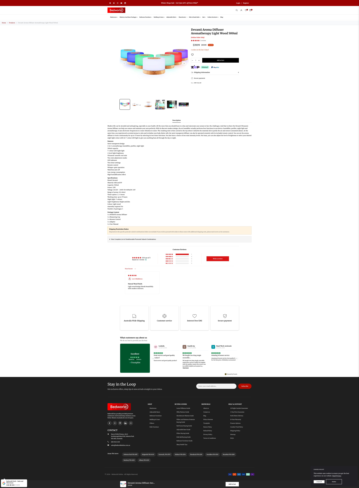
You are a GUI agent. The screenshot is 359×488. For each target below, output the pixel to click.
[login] (241, 10)
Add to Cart (232, 484)
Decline (334, 481)
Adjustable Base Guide (183, 429)
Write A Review (208, 419)
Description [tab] (176, 120)
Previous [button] (124, 63)
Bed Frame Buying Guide (184, 426)
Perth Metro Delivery (236, 416)
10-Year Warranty (235, 419)
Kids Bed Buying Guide (184, 437)
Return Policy (207, 427)
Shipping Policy (235, 431)
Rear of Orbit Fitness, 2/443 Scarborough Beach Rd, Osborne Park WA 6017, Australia (122, 436)
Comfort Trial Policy (236, 427)
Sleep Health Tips (182, 444)
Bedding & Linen (155, 419)
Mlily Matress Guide (183, 412)
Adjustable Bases (155, 412)
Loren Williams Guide (183, 408)
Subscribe (244, 386)
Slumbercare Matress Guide (185, 416)
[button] (236, 10)
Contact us (206, 412)
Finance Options (235, 423)
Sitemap (233, 434)
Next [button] (184, 63)
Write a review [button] (218, 259)
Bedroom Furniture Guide (184, 441)
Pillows (152, 423)
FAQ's (232, 438)
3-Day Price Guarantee (237, 412)
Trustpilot (206, 423)
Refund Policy (207, 431)
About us (206, 408)
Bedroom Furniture (156, 416)
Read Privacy (336, 476)
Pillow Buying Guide (183, 433)
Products (12, 23)
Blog (204, 416)
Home (4, 23)
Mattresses (153, 408)
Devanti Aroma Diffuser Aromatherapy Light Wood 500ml (38, 23)
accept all (319, 481)
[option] (154, 62)
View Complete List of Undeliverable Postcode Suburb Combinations (133, 239)
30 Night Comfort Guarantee (239, 408)
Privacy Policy (207, 434)
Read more (157, 368)
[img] (132, 275)
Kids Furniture (154, 427)
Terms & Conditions (209, 438)
